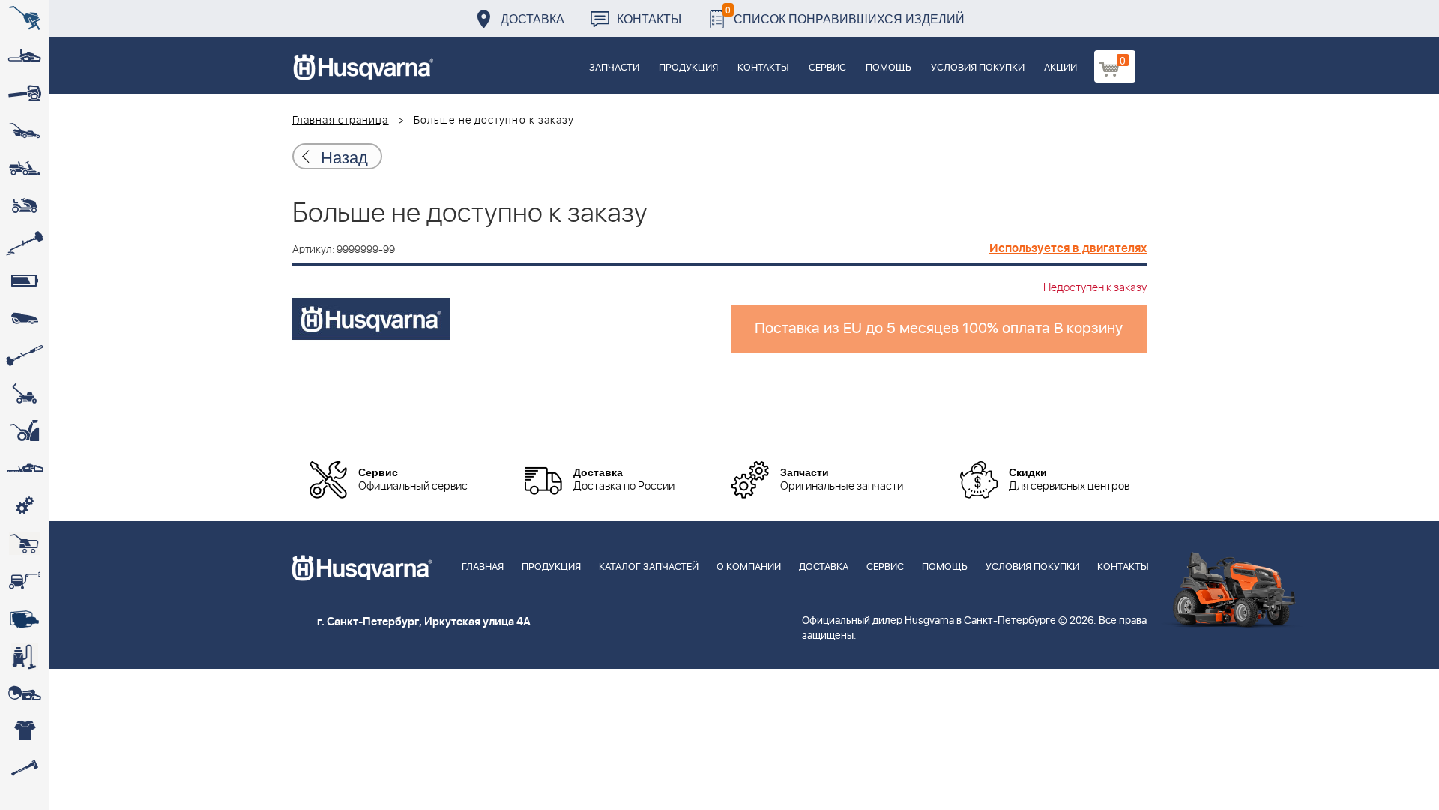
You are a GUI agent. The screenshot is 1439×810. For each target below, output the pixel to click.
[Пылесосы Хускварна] (24, 656)
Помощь (888, 68)
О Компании (749, 567)
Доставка (532, 18)
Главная (483, 567)
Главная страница (340, 120)
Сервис (827, 68)
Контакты (649, 18)
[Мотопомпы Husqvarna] (24, 619)
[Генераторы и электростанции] (24, 543)
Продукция (688, 68)
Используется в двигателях (1068, 248)
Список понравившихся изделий (845, 14)
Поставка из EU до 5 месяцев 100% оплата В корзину (939, 328)
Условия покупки (978, 68)
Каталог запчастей (649, 567)
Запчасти (614, 68)
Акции (1060, 68)
